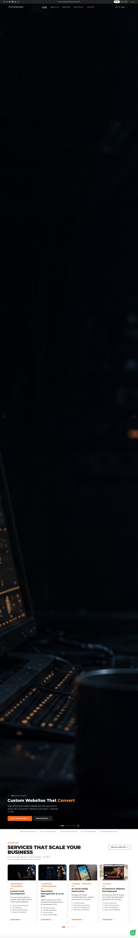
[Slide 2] (61, 825)
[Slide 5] (70, 825)
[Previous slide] (4, 416)
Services (66, 7)
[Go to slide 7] (75, 927)
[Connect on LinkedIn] (12, 2)
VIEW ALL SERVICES (118, 847)
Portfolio (78, 7)
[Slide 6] (72, 825)
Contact (91, 7)
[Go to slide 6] (73, 927)
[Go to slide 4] (70, 927)
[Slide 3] (64, 825)
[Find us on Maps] (15, 2)
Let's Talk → (121, 7)
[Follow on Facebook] (7, 2)
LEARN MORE (15, 919)
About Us (55, 7)
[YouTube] (10, 2)
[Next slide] (134, 416)
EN (118, 1)
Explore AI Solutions (19, 818)
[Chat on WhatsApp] (18, 2)
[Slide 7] (74, 825)
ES (122, 1)
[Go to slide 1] (63, 927)
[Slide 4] (67, 825)
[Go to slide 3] (68, 927)
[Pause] (78, 825)
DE (126, 1)
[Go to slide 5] (71, 927)
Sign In (133, 2)
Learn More (42, 818)
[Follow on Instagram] (4, 2)
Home (44, 7)
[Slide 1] (59, 825)
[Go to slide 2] (66, 927)
